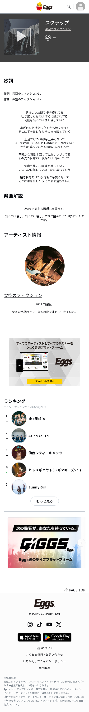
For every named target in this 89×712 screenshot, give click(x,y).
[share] (48, 38)
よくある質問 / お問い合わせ (44, 654)
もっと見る (44, 501)
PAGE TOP (77, 590)
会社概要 (44, 668)
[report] (54, 38)
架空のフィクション (58, 29)
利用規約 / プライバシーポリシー (44, 661)
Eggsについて (45, 648)
